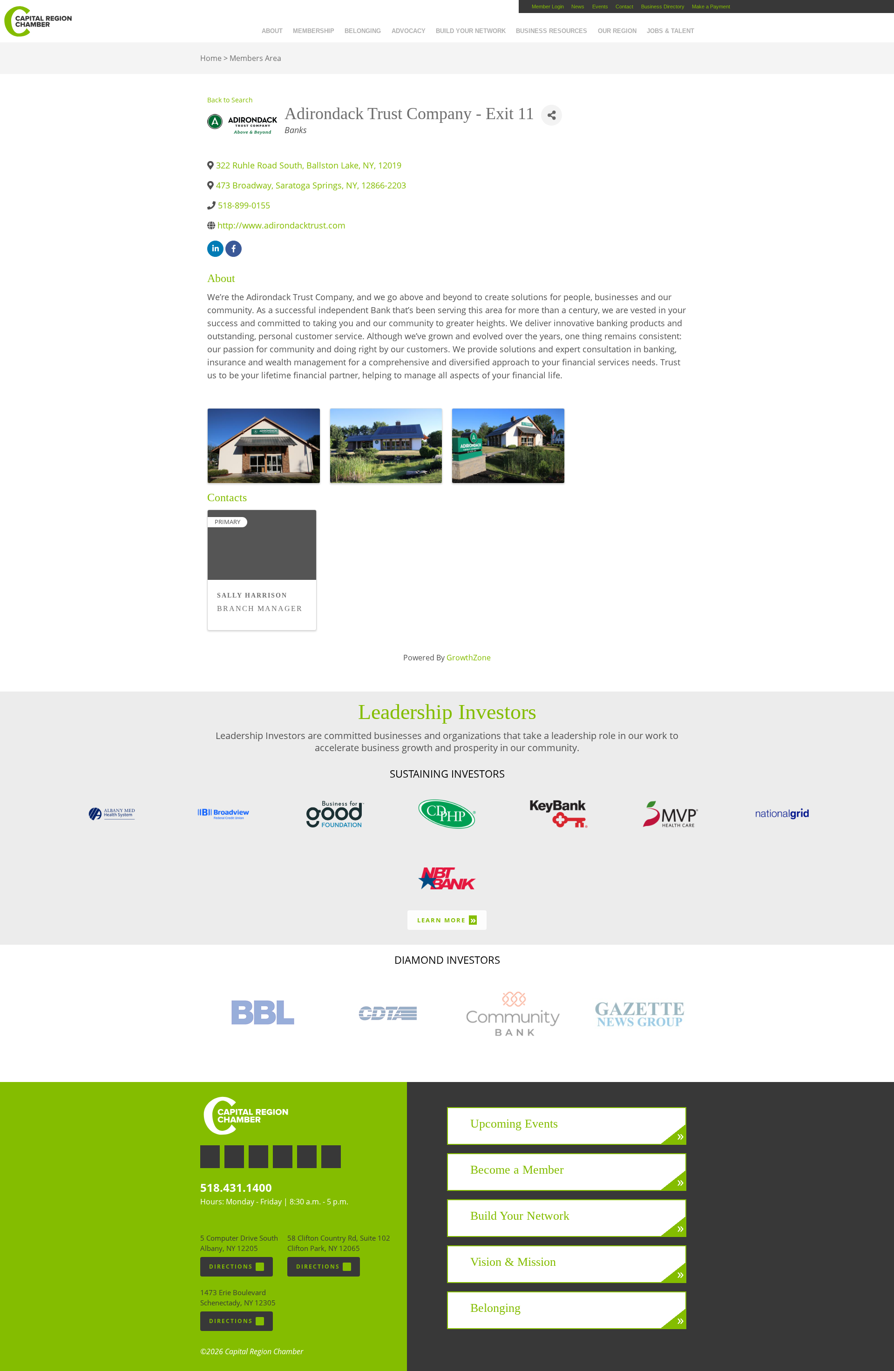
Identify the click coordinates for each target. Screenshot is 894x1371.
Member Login (548, 6)
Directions (231, 1266)
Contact (624, 6)
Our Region (617, 30)
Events (600, 6)
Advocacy (409, 30)
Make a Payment (711, 6)
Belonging (363, 30)
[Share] (551, 115)
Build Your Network (471, 30)
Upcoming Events (514, 1123)
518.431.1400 (236, 1187)
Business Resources (551, 30)
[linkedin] (215, 249)
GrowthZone (469, 657)
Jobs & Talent (670, 30)
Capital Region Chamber (38, 21)
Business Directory (662, 6)
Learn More (447, 920)
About (272, 30)
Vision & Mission (513, 1262)
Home (211, 58)
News (577, 6)
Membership (313, 30)
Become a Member (517, 1169)
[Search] (704, 24)
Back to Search (230, 99)
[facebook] (233, 249)
